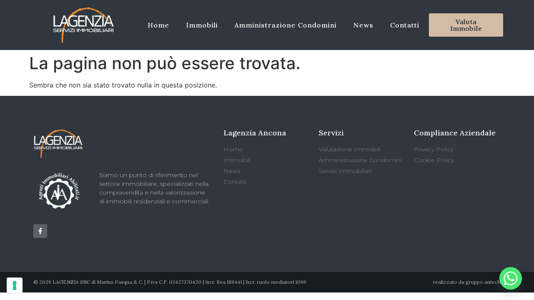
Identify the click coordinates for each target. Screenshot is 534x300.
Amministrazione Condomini (285, 25)
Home (158, 25)
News (363, 25)
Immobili (202, 25)
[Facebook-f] (40, 231)
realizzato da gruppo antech (467, 282)
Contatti (404, 25)
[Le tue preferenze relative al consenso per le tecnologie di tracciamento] (15, 285)
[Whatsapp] (510, 278)
